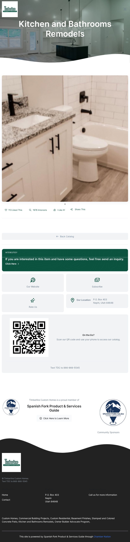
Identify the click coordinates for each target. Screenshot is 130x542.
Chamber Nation (102, 536)
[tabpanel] (65, 138)
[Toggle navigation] (125, 9)
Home (5, 494)
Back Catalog (67, 236)
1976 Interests (39, 210)
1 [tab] (65, 204)
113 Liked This (15, 210)
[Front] (10, 9)
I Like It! (61, 210)
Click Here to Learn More (56, 418)
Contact (6, 499)
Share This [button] (79, 209)
